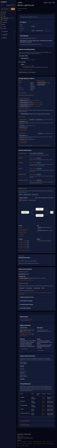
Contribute (24, 443)
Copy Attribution (24, 348)
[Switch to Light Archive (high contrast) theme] (2, 5)
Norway (50, 2)
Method (38, 443)
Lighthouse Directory (24, 229)
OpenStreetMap (23, 232)
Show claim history (23, 128)
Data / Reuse (43, 443)
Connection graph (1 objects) (26, 304)
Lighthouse (45, 2)
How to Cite (19, 443)
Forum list (26, 445)
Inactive (53, 2)
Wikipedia (22, 236)
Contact (34, 443)
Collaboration (29, 443)
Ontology (22, 445)
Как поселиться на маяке (26, 319)
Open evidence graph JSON (24, 250)
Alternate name (25, 200)
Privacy (44, 441)
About (18, 441)
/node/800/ (22, 369)
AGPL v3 (22, 435)
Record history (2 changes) (26, 300)
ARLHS (21, 227)
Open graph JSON (32, 292)
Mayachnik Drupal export (27, 59)
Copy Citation (41, 350)
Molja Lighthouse (47, 30)
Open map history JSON (41, 292)
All (20, 200)
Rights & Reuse (23, 335)
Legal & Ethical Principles (37, 441)
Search (12, 8)
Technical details (23, 130)
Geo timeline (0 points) (25, 308)
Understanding (23, 441)
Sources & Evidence (50, 443)
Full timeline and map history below (26, 280)
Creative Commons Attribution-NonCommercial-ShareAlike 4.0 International (26, 333)
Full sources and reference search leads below (41, 145)
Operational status (32, 200)
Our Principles (29, 441)
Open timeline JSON (23, 292)
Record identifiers (25, 420)
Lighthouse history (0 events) (27, 297)
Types (18, 445)
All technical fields (25, 424)
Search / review (33, 158)
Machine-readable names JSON (25, 69)
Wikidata (21, 234)
